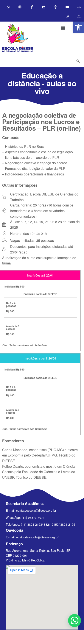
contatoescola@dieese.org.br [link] (36, 510)
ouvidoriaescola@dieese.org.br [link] (37, 537)
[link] (78, 27)
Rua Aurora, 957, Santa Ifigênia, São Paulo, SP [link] (38, 550)
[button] (63, 28)
